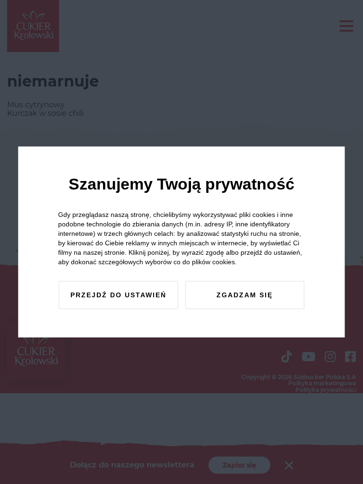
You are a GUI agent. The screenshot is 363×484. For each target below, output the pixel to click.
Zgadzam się (244, 295)
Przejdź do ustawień (118, 295)
